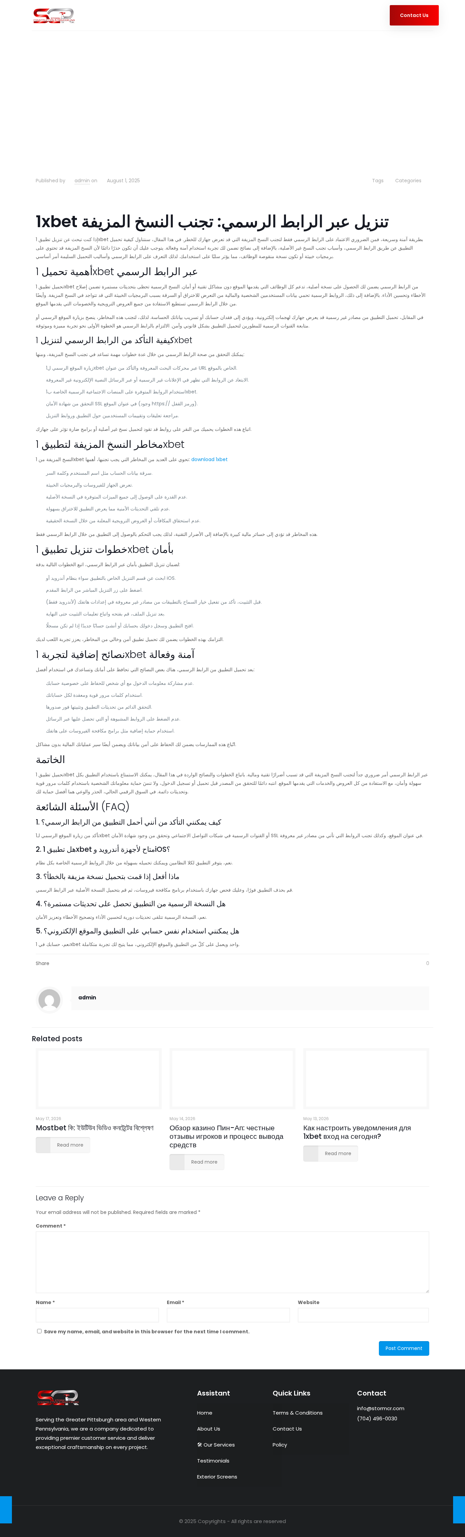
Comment (51, 1225)
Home (43, 110)
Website (309, 1302)
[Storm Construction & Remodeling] (54, 15)
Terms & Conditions (298, 1412)
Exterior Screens (217, 1476)
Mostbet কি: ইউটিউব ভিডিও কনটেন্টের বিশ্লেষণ (95, 1128)
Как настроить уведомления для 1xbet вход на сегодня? (357, 1132)
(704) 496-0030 (377, 1418)
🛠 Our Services (216, 1444)
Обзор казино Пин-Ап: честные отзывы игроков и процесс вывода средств (227, 1136)
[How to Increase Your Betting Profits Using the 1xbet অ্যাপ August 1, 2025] (6, 1509)
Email (175, 1302)
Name (45, 1302)
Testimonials (213, 1460)
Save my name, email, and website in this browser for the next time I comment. (147, 1331)
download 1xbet (209, 459)
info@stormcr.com (380, 1408)
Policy (280, 1444)
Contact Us (287, 1428)
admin (82, 180)
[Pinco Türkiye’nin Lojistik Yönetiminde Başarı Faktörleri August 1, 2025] (459, 1509)
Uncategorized (78, 110)
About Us (208, 1428)
